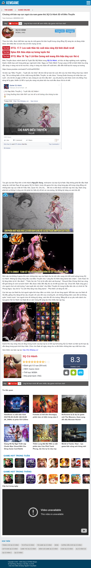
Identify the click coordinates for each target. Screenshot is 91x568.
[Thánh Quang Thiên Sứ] (42, 463)
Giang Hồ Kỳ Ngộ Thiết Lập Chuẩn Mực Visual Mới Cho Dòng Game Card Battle (15, 446)
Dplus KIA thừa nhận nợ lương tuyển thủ (30, 52)
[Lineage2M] (19, 463)
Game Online (24, 10)
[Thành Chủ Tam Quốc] (76, 479)
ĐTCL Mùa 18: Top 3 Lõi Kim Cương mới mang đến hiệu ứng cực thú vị (45, 56)
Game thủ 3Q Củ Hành (28, 549)
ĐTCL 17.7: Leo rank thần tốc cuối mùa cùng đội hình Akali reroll (42, 48)
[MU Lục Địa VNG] (31, 463)
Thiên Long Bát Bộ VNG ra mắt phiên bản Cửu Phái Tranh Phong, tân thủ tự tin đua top (45, 446)
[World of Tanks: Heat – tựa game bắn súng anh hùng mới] (74, 433)
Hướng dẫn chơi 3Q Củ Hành (71, 545)
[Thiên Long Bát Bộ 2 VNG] (76, 463)
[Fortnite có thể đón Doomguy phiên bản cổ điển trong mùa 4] (45, 404)
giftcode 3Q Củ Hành (10, 549)
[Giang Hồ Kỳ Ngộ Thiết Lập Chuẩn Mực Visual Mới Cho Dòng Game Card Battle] (16, 433)
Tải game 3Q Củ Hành (44, 545)
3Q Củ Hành (21, 30)
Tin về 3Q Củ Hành (28, 545)
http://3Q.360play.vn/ (30, 350)
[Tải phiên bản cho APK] (81, 372)
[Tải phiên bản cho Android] (73, 372)
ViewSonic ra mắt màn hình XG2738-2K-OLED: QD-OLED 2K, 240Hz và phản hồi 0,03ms (16, 417)
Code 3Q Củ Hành (67, 549)
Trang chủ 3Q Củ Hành (10, 545)
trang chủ (75, 367)
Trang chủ (60, 31)
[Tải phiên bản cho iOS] (66, 372)
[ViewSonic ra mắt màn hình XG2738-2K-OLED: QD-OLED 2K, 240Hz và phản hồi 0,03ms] (16, 404)
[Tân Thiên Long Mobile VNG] (64, 463)
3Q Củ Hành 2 (6, 552)
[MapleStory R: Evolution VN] (53, 479)
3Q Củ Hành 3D (81, 549)
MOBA (56, 545)
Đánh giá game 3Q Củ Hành (48, 549)
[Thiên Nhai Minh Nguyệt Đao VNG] (53, 463)
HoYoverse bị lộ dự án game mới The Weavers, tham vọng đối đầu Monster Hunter (73, 417)
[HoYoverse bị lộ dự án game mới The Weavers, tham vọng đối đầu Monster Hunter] (74, 404)
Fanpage (70, 31)
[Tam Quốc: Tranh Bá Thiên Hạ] (8, 463)
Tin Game (9, 10)
